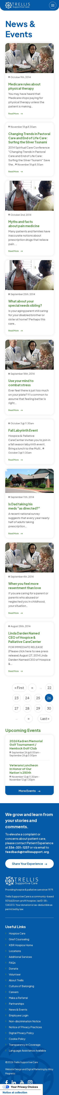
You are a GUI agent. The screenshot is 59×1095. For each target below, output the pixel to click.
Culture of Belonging (21, 986)
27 (18, 709)
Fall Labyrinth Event (23, 430)
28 (28, 709)
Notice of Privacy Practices (25, 1027)
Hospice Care (17, 933)
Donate (13, 968)
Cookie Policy (17, 1039)
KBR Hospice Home (21, 945)
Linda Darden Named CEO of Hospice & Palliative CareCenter (24, 637)
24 (28, 699)
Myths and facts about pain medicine (23, 224)
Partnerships (16, 1003)
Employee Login (18, 1015)
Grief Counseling (19, 939)
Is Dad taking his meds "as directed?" (24, 506)
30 (50, 709)
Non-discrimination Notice (25, 1021)
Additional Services (20, 957)
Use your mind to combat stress (21, 383)
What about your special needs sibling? (25, 303)
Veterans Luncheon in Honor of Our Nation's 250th (24, 768)
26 (50, 699)
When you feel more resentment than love (24, 586)
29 (39, 709)
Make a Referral (18, 998)
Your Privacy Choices (24, 1086)
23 (18, 699)
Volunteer (15, 974)
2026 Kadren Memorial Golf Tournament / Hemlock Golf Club (26, 744)
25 (39, 699)
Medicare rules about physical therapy (24, 86)
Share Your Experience (27, 863)
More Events (27, 791)
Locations (15, 951)
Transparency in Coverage (24, 1044)
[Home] (17, 5)
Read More (13, 113)
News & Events (18, 1009)
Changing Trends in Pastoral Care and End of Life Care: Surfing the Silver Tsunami (29, 138)
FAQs (12, 962)
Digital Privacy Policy (21, 1033)
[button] (52, 5)
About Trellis (16, 980)
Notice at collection (15, 1092)
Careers (14, 992)
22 (51, 689)
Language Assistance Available (27, 1050)
